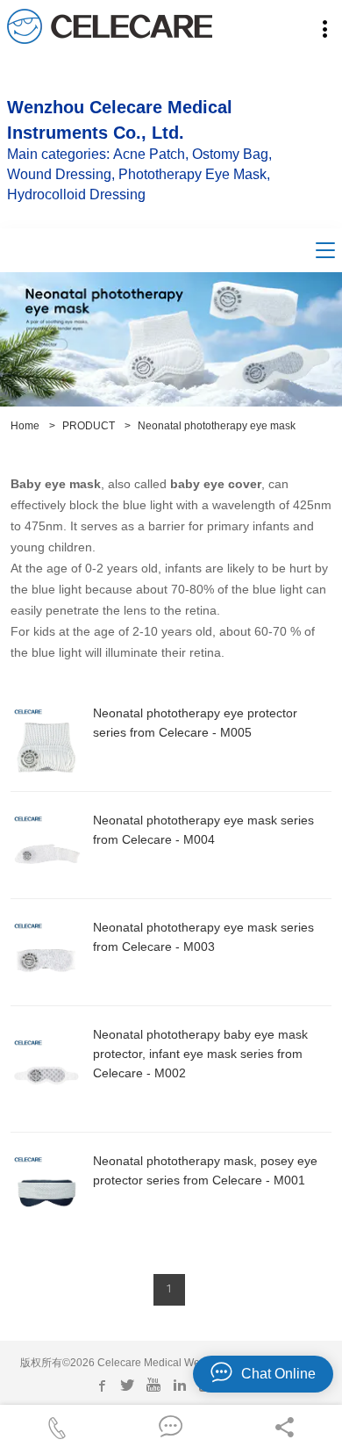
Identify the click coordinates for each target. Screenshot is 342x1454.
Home (25, 426)
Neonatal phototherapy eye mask (217, 426)
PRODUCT (88, 426)
